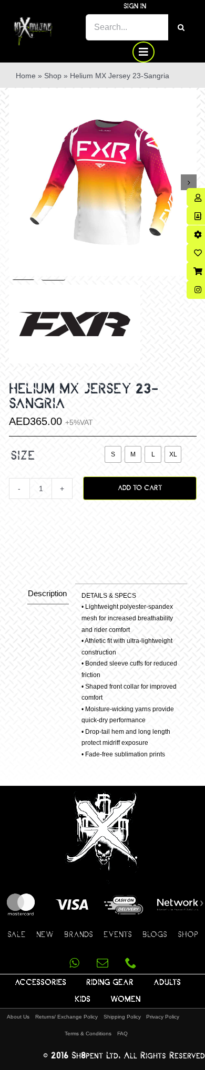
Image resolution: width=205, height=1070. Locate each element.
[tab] (48, 594)
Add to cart (140, 488)
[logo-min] (33, 20)
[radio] (113, 454)
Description (47, 593)
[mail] (102, 963)
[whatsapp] (74, 963)
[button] (13, 512)
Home (26, 75)
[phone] (130, 963)
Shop (53, 75)
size (23, 455)
